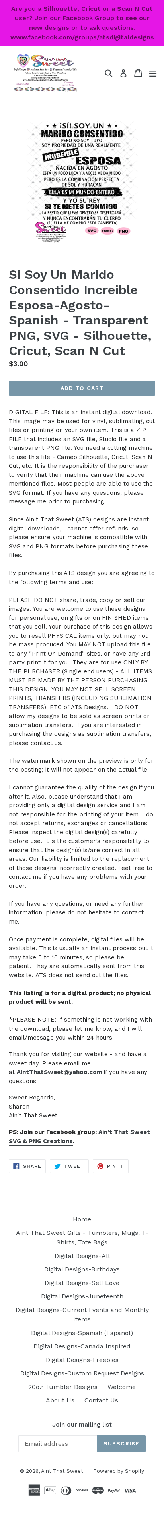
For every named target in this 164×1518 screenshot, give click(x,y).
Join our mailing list (82, 1424)
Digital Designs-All (82, 1256)
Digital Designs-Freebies (82, 1360)
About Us (60, 1400)
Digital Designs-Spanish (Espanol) (82, 1333)
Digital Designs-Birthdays (82, 1269)
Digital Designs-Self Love (82, 1283)
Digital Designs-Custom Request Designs (82, 1373)
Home (82, 1219)
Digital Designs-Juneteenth (82, 1296)
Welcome (121, 1387)
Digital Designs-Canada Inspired (82, 1346)
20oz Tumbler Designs (63, 1387)
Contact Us (101, 1400)
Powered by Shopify (118, 1471)
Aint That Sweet (62, 1471)
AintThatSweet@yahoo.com (59, 1072)
